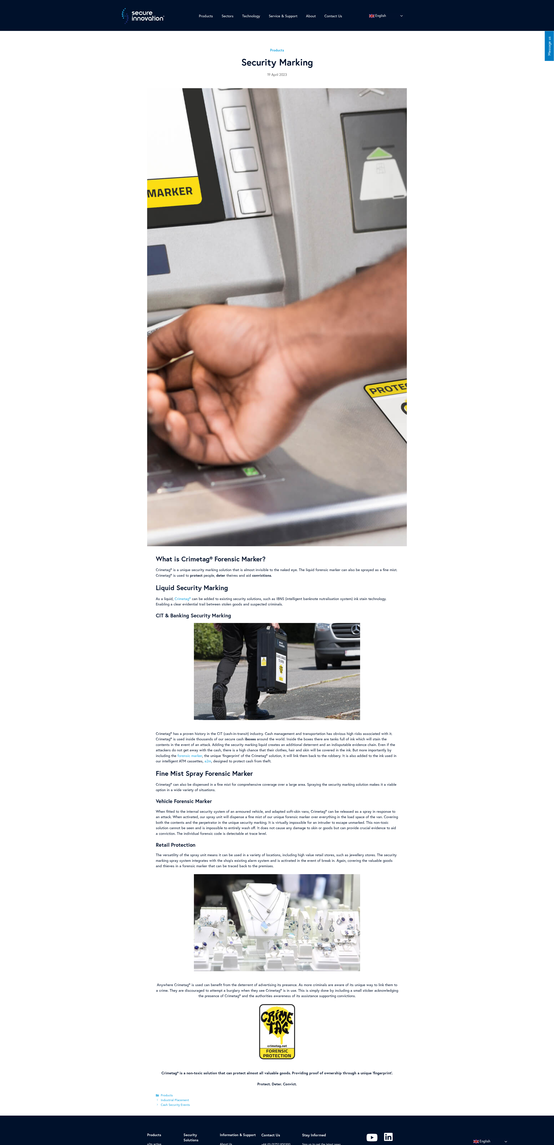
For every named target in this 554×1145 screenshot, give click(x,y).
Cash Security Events (175, 1105)
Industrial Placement (175, 1100)
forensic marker (189, 755)
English (380, 15)
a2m (208, 761)
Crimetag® (183, 598)
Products (167, 1095)
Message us (549, 46)
